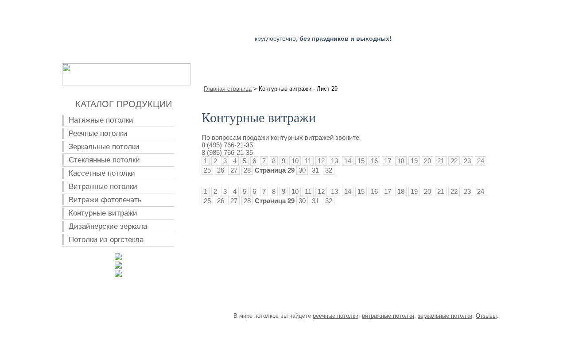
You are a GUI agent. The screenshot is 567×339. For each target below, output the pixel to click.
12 (321, 161)
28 (247, 170)
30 (302, 170)
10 (295, 161)
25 (207, 170)
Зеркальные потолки (104, 147)
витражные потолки (388, 315)
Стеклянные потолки (104, 160)
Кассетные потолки (102, 173)
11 (308, 161)
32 (328, 170)
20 (427, 161)
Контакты (477, 70)
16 (374, 161)
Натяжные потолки (101, 120)
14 (347, 161)
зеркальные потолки (445, 315)
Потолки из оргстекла (106, 239)
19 (414, 161)
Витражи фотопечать (105, 200)
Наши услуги (294, 70)
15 (361, 161)
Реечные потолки (98, 133)
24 (480, 161)
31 (315, 170)
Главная (234, 70)
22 (454, 161)
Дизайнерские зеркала (108, 226)
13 (334, 161)
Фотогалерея (361, 70)
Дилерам (422, 70)
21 (440, 161)
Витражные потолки (103, 186)
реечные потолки (335, 315)
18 (400, 161)
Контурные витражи (103, 213)
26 (220, 170)
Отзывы (486, 315)
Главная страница (228, 88)
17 (387, 161)
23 (467, 161)
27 (233, 170)
